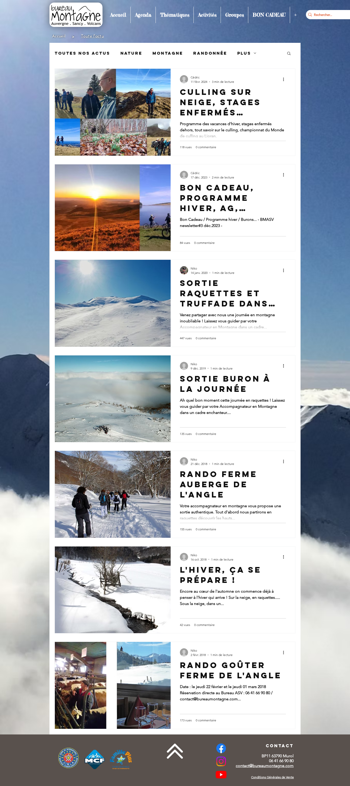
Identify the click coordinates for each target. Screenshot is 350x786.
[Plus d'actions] (285, 79)
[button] (143, 15)
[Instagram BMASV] (221, 761)
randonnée (210, 53)
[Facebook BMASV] (221, 748)
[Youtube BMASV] (221, 774)
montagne (167, 53)
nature (131, 53)
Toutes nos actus (82, 53)
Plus (244, 53)
